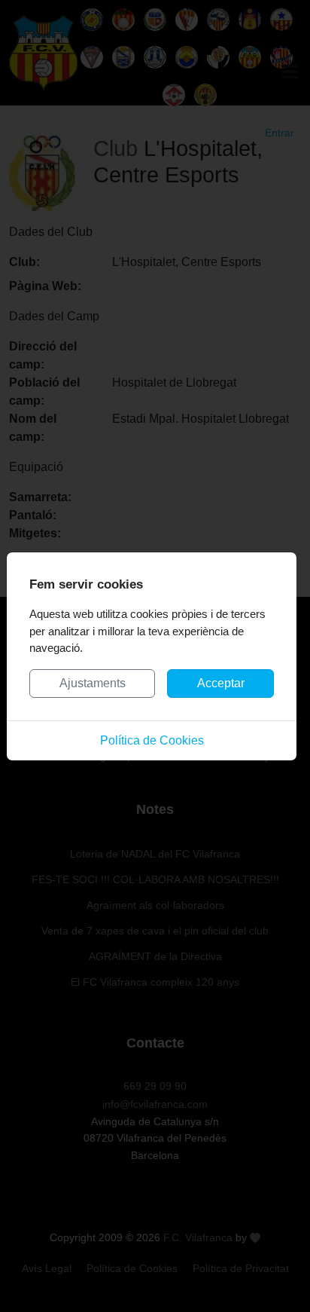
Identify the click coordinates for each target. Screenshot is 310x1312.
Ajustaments (92, 683)
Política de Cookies (152, 740)
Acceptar (221, 683)
